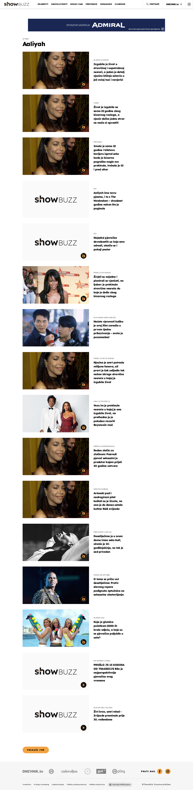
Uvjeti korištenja (58, 785)
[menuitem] (189, 4)
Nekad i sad (76, 4)
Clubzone (120, 4)
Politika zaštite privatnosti (76, 785)
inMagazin (106, 4)
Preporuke (91, 4)
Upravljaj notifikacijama (121, 785)
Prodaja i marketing (41, 785)
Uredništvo (27, 785)
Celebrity (43, 4)
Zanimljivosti (59, 4)
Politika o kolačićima (97, 785)
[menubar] (189, 4)
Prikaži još (35, 750)
